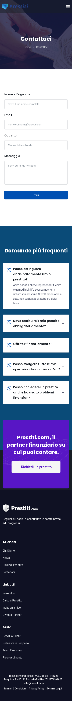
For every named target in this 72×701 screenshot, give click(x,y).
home (27, 47)
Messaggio (12, 156)
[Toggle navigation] (68, 6)
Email (8, 115)
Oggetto (10, 135)
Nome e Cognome (17, 94)
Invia (36, 195)
